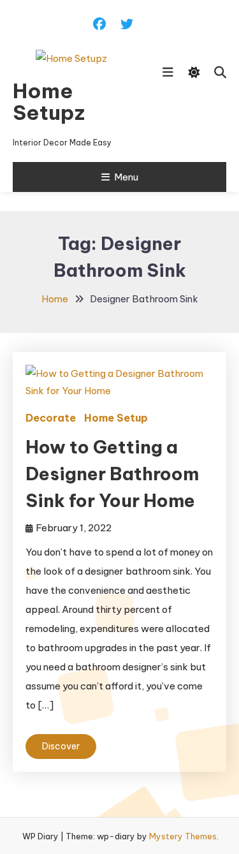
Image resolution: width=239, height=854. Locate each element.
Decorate (50, 417)
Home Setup (116, 417)
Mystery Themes (183, 836)
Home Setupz (49, 101)
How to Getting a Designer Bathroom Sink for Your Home (112, 474)
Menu (126, 177)
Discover (61, 746)
